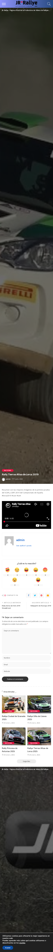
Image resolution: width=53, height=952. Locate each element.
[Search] (48, 4)
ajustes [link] (22, 943)
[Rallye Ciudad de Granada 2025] (14, 704)
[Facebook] (28, 595)
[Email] (47, 595)
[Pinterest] (41, 595)
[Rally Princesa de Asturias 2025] (14, 736)
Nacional (7, 470)
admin (8, 479)
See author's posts (24, 545)
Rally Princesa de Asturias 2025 (9, 750)
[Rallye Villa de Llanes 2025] (39, 704)
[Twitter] (35, 595)
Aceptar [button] (8, 948)
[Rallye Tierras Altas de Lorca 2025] (39, 736)
